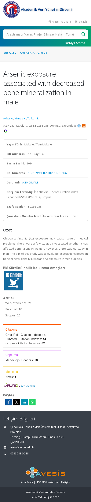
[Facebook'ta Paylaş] (8, 402)
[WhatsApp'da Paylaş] (32, 402)
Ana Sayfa (10, 53)
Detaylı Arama (75, 43)
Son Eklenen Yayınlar (33, 53)
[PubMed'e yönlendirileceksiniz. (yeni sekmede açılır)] (79, 125)
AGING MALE (30, 182)
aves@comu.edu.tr (22, 447)
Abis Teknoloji (41, 497)
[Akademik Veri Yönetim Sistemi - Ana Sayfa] (12, 9)
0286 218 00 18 (19, 453)
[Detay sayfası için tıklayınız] (13, 281)
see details (28, 386)
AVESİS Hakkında (47, 482)
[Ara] (83, 34)
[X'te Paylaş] (16, 402)
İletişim (65, 482)
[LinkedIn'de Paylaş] (24, 402)
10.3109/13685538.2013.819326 (47, 173)
